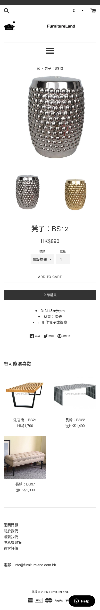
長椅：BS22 (75, 419)
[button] (78, 10)
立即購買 (50, 294)
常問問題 (11, 524)
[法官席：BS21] (25, 393)
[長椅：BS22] (75, 393)
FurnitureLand (58, 592)
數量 (63, 251)
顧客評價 (11, 548)
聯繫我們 (11, 536)
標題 (42, 251)
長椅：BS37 (25, 483)
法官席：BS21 (25, 419)
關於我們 (11, 530)
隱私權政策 (13, 542)
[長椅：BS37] (25, 457)
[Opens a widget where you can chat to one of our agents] (81, 601)
